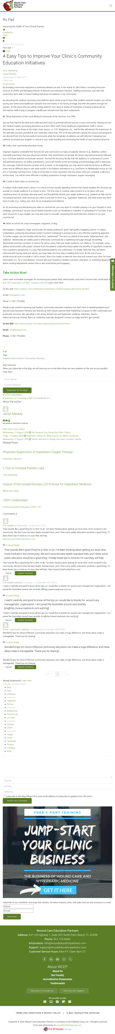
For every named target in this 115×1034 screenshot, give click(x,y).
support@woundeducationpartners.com (63, 947)
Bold (9, 687)
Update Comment (25, 573)
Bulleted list (12, 711)
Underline (11, 694)
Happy (10, 734)
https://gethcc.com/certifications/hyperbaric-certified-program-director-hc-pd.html (51, 289)
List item (11, 717)
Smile (9, 738)
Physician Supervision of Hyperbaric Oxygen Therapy (38, 452)
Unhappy (11, 748)
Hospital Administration (13, 358)
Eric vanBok (8, 525)
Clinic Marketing (10, 70)
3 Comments (9, 84)
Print (8, 51)
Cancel (10, 545)
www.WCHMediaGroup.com (69, 1025)
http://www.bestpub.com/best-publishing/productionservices (42, 323)
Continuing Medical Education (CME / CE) (22, 507)
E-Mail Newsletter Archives (83, 1013)
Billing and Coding (11, 491)
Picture (10, 704)
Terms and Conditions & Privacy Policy (38, 1013)
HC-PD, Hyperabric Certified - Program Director (25, 283)
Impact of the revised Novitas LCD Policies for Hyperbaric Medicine (47, 484)
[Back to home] (14, 5)
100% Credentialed (12, 395)
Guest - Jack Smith (11, 629)
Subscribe (12, 916)
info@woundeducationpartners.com (65, 943)
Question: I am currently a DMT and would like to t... (28, 398)
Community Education (35, 358)
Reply (16, 545)
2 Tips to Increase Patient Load (23, 468)
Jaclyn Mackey (9, 74)
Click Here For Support (74, 991)
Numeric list (12, 714)
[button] (110, 5)
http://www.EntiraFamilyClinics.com (19, 539)
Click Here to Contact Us (42, 991)
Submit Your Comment (17, 801)
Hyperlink (11, 701)
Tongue (10, 744)
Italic (9, 690)
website (18, 582)
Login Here (27, 680)
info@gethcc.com (17, 295)
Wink (9, 751)
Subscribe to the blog (17, 390)
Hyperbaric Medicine (12, 459)
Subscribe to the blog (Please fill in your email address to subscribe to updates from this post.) (49, 796)
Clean (9, 727)
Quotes (10, 724)
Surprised (11, 741)
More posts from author (14, 429)
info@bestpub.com (18, 330)
